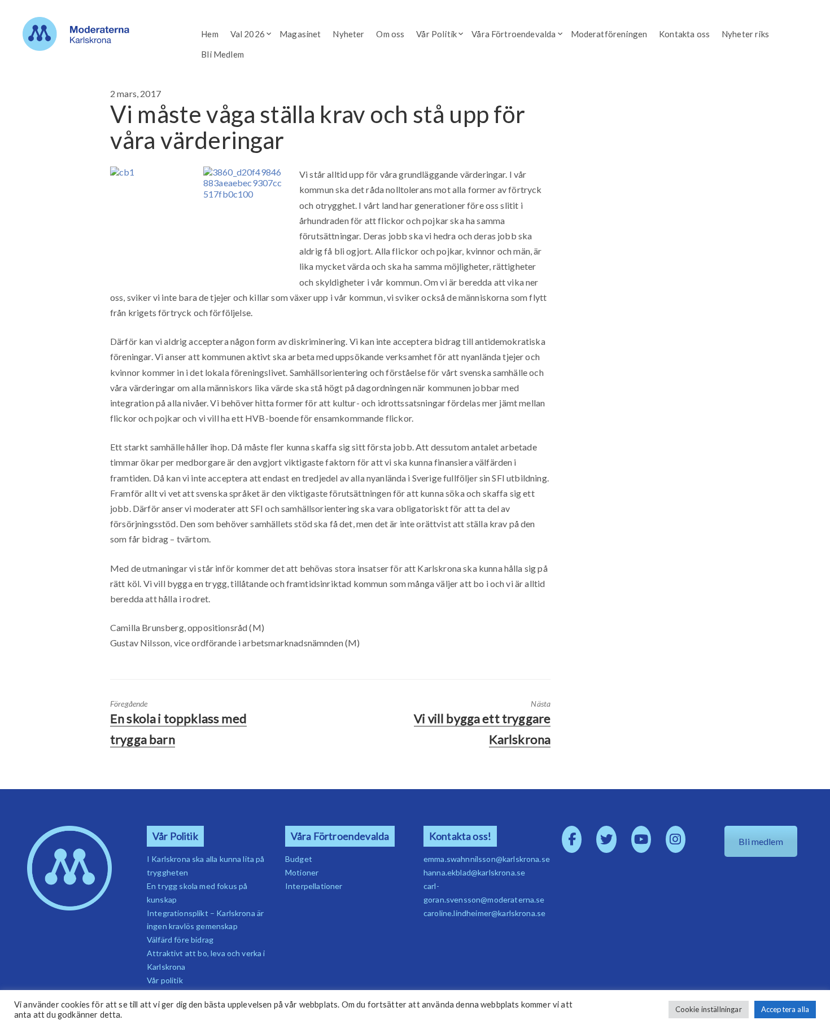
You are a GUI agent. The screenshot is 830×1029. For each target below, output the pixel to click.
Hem (209, 34)
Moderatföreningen (609, 34)
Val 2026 (247, 34)
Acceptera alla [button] (785, 1009)
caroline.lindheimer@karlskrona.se (484, 913)
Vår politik (165, 980)
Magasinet (300, 34)
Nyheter (348, 34)
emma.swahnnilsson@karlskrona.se (486, 859)
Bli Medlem (222, 54)
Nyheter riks (745, 34)
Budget (298, 859)
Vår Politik (436, 34)
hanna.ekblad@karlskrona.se (474, 872)
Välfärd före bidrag (180, 939)
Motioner (301, 872)
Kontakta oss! (460, 836)
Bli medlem (761, 841)
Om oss (390, 34)
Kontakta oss (684, 34)
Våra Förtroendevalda (513, 34)
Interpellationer (314, 886)
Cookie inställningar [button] (708, 1009)
